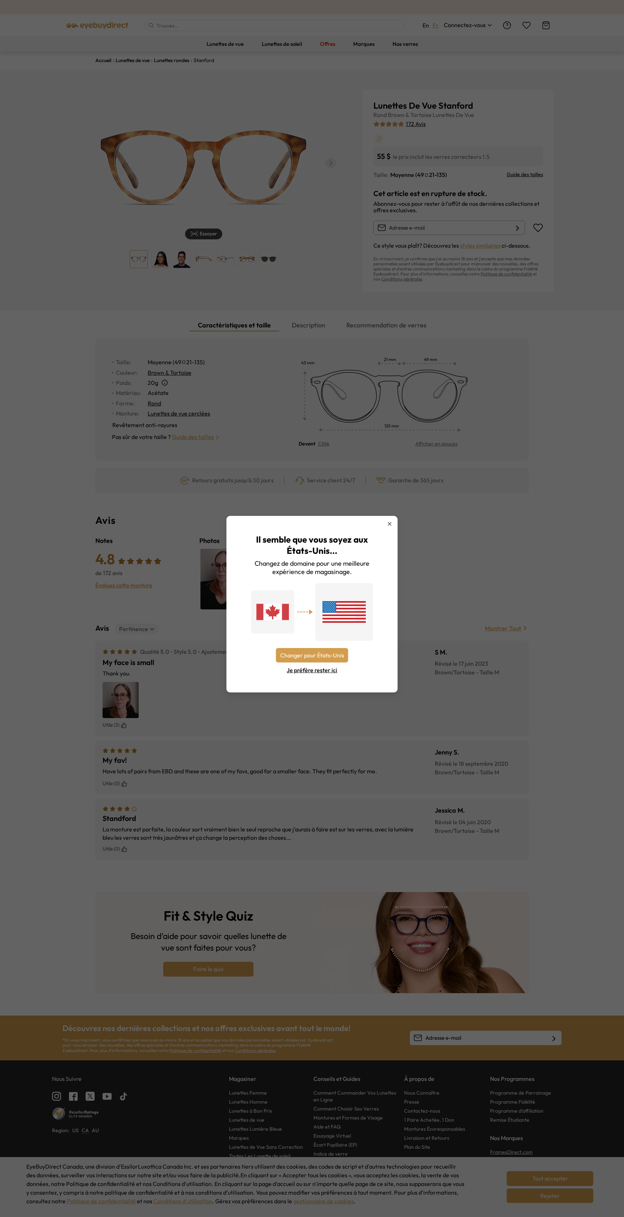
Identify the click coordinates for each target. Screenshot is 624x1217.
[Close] (390, 524)
